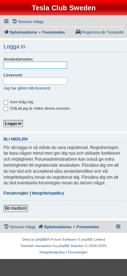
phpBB (41, 239)
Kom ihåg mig (21, 102)
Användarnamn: (19, 59)
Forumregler (16, 193)
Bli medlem (15, 208)
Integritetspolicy (48, 193)
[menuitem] (27, 21)
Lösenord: (13, 75)
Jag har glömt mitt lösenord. (27, 88)
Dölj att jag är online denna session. (40, 108)
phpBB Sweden (71, 246)
